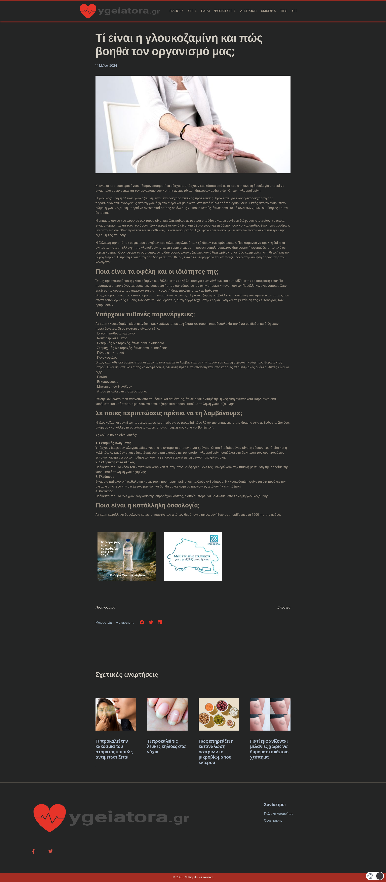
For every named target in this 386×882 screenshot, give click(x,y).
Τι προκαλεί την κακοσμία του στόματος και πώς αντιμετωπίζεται (114, 749)
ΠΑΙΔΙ (205, 11)
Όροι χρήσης (273, 820)
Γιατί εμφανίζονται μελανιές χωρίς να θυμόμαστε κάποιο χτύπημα (269, 749)
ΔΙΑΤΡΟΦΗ (248, 11)
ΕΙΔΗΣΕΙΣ (176, 11)
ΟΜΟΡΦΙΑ (268, 11)
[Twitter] (50, 851)
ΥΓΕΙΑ (192, 11)
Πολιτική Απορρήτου (278, 813)
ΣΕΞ (294, 11)
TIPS (283, 11)
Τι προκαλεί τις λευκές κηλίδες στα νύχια (166, 746)
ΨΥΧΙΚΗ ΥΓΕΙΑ (225, 11)
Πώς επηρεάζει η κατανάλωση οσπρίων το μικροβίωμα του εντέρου (216, 752)
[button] (142, 622)
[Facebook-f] (33, 851)
